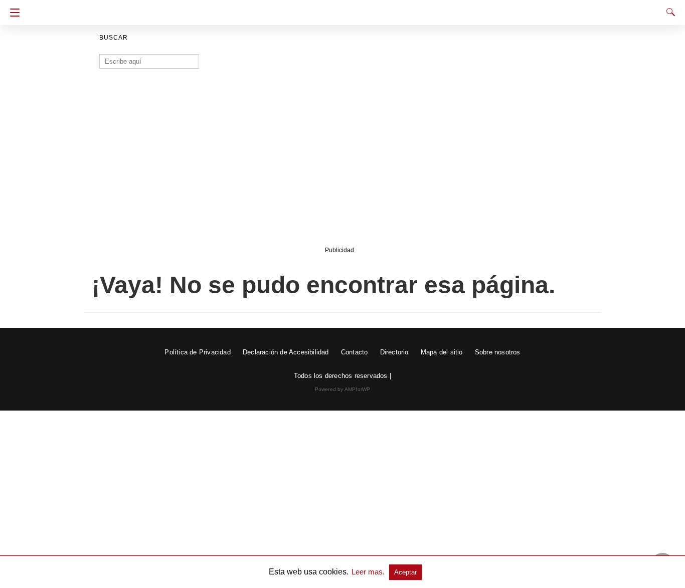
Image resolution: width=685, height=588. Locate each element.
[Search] (668, 12)
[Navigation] (12, 12)
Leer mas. (369, 571)
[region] (339, 164)
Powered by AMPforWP (343, 389)
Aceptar (405, 572)
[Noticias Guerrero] (342, 9)
